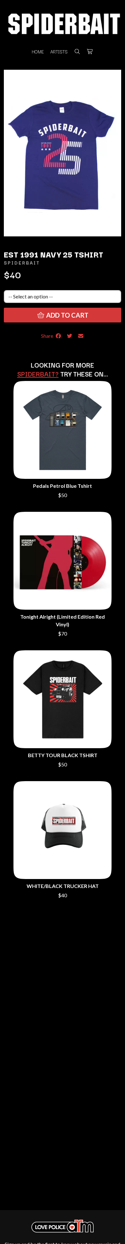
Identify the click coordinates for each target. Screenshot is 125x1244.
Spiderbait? (38, 373)
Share (48, 336)
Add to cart (66, 315)
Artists (59, 51)
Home (38, 51)
